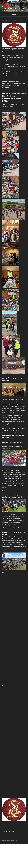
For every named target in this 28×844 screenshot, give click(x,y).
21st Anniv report (6, 109)
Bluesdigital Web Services (9, 831)
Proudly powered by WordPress (9, 840)
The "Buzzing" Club (13, 9)
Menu (14, 14)
